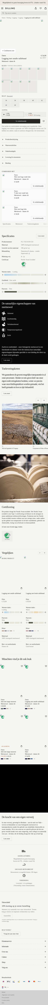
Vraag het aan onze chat (11, 934)
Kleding (9, 18)
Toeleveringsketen (33, 224)
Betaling (8, 163)
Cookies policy (6, 1000)
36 (15, 100)
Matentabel (10, 96)
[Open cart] (45, 8)
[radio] (4, 114)
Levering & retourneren (12, 157)
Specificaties (7, 224)
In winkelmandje (21, 121)
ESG (3, 1003)
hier (16, 527)
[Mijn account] (35, 8)
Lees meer (41, 236)
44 (6, 105)
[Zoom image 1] (12, 37)
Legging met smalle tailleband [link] (32, 18)
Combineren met (9, 51)
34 (6, 100)
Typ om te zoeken (10, 13)
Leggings (14, 18)
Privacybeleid (5, 997)
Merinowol (19, 224)
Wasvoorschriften (10, 145)
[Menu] (2, 8)
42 (42, 100)
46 (15, 105)
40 (33, 100)
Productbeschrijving (11, 139)
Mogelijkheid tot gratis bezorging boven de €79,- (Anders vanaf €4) (24, 2)
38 (24, 100)
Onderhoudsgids (10, 151)
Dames (3, 18)
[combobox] (5, 987)
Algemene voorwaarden (8, 995)
